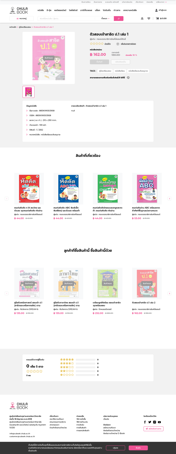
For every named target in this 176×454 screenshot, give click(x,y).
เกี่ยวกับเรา (54, 416)
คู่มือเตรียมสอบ (105, 71)
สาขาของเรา (54, 425)
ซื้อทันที (99, 62)
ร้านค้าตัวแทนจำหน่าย (58, 428)
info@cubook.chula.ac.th (19, 433)
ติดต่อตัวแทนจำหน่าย (111, 430)
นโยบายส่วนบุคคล (110, 416)
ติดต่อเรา (107, 425)
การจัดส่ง (80, 425)
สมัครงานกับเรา (109, 428)
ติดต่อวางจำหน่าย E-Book (114, 433)
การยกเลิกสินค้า (83, 430)
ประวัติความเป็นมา (57, 419)
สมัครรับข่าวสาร (155, 429)
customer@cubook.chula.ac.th (22, 436)
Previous (7, 198)
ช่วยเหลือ (80, 416)
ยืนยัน (138, 448)
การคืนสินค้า (81, 428)
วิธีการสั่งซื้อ (81, 419)
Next (169, 198)
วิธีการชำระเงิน (82, 422)
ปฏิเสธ (115, 448)
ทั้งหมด (104, 18)
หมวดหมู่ (23, 18)
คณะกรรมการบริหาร (58, 422)
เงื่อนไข (106, 419)
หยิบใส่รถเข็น (120, 62)
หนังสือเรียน (120, 71)
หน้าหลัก (12, 27)
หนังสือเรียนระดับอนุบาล (138, 71)
